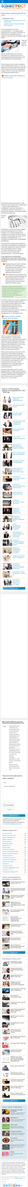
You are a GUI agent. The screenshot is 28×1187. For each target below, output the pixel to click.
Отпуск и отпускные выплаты (10, 851)
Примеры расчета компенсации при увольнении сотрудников (17, 983)
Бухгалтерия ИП (7, 833)
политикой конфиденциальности (13, 824)
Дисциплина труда (7, 843)
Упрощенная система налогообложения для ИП (17, 1073)
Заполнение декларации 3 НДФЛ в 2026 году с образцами (17, 1011)
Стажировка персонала (9, 857)
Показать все (14, 952)
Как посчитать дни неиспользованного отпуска (15, 1031)
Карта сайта (4, 1181)
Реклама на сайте (12, 1184)
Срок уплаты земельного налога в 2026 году (17, 1087)
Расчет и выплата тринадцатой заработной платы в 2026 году (17, 946)
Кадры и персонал (7, 839)
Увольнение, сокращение (9, 859)
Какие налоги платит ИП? (17, 1066)
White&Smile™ (14, 1118)
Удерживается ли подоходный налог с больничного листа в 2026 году (17, 904)
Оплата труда (6, 847)
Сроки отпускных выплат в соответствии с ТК (17, 882)
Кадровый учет (6, 845)
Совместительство (7, 855)
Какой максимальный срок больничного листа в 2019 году (17, 890)
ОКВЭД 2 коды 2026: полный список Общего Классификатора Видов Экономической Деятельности (13, 1059)
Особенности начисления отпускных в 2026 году (19, 478)
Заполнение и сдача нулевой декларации (16, 962)
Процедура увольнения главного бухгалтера (18, 502)
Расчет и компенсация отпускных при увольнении (17, 1094)
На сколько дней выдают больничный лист (17, 910)
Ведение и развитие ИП (9, 835)
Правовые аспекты (7, 869)
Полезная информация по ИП (10, 867)
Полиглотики (14, 1124)
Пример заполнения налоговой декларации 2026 (16, 933)
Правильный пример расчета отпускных (16, 1050)
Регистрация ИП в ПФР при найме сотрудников (18, 989)
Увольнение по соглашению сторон (16, 996)
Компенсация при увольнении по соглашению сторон (18, 470)
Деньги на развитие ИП (8, 837)
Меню (6, 2)
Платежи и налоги (7, 865)
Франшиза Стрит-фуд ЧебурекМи (16, 1110)
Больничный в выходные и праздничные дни (17, 925)
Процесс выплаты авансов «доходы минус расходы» (14, 24)
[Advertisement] (14, 140)
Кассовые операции (8, 861)
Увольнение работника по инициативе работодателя (19, 422)
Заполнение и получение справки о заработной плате (17, 897)
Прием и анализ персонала (10, 853)
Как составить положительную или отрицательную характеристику (16, 919)
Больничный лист (7, 841)
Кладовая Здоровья (16, 1131)
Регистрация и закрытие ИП (10, 871)
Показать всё (14, 1100)
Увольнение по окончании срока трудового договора (18, 446)
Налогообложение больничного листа (15, 939)
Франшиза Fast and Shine (17, 1145)
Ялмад (12, 1152)
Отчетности (5, 863)
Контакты (4, 1184)
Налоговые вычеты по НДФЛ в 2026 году (16, 976)
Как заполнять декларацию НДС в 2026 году (17, 1037)
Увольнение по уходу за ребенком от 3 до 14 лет (19, 573)
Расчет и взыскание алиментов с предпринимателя (18, 399)
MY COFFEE (13, 1138)
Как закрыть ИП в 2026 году (18, 1043)
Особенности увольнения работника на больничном (19, 486)
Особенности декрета (8, 849)
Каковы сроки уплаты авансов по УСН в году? (14, 21)
